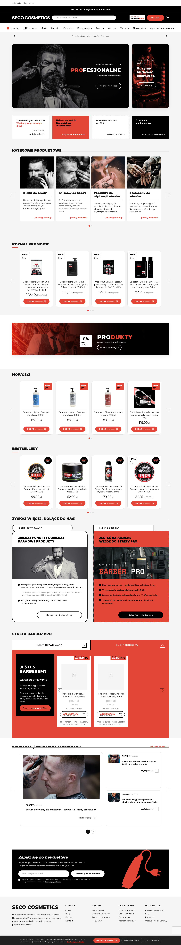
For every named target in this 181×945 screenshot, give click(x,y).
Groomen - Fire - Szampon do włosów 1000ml (108, 413)
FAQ (147, 914)
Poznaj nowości (108, 86)
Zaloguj (155, 18)
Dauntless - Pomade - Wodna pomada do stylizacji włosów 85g (144, 415)
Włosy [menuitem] (112, 28)
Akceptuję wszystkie (106, 940)
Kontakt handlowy (127, 921)
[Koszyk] (167, 18)
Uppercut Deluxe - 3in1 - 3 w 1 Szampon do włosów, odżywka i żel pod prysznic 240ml (144, 284)
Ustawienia (153, 940)
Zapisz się (146, 85)
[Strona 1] (89, 226)
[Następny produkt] (168, 280)
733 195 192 (76, 9)
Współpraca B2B (126, 910)
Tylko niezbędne (132, 940)
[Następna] (168, 195)
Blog (25, 3)
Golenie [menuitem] (68, 28)
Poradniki (149, 917)
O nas (31, 3)
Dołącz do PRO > (35, 708)
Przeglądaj (105, 36)
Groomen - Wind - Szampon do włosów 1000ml (72, 413)
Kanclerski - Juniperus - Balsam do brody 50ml (74, 695)
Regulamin (97, 921)
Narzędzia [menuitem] (139, 28)
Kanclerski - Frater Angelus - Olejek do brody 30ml (111, 695)
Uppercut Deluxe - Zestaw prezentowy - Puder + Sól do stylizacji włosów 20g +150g (108, 284)
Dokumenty (124, 917)
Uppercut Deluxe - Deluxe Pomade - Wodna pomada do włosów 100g (144, 489)
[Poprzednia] (12, 195)
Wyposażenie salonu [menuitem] (162, 28)
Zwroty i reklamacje (101, 917)
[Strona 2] (91, 225)
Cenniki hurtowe (126, 914)
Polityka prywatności (53, 882)
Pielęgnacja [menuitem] (84, 28)
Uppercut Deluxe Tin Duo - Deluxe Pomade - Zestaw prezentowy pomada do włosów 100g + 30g (36, 286)
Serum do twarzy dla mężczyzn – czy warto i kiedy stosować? (61, 809)
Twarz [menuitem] (100, 28)
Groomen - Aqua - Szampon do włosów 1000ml (36, 413)
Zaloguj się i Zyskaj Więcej (59, 615)
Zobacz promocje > (109, 347)
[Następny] (166, 36)
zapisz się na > (153, 134)
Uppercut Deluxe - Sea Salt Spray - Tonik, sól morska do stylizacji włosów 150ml (108, 489)
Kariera (68, 917)
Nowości (14, 28)
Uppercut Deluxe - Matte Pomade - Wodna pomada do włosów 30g (72, 489)
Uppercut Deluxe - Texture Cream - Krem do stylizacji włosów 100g (36, 489)
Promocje (31, 28)
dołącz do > (73, 134)
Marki (44, 28)
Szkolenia (16, 3)
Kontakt (69, 921)
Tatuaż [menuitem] (124, 28)
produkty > (37, 134)
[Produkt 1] (35, 733)
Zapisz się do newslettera (87, 874)
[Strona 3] (93, 310)
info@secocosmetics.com (97, 9)
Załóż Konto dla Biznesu (141, 615)
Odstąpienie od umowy (156, 921)
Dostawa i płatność (101, 914)
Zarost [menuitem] (55, 28)
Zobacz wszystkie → (159, 747)
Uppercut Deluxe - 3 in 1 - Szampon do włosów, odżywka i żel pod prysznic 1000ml (72, 284)
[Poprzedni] (14, 36)
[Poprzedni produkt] (12, 280)
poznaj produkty (43, 217)
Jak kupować (98, 910)
